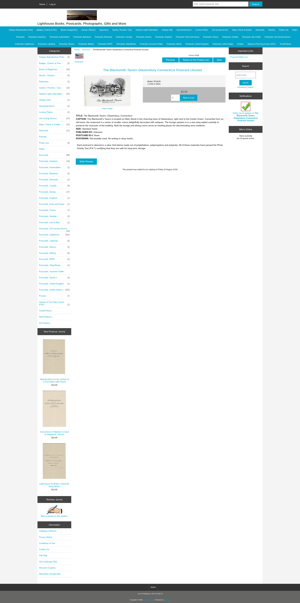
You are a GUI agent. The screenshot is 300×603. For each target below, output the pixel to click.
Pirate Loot (283, 30)
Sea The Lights (148, 600)
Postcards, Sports (174, 44)
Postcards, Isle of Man (251, 37)
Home (42, 4)
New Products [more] (54, 331)
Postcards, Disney (143, 37)
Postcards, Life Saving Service (277, 37)
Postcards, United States (222, 44)
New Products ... (46, 317)
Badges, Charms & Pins (47, 30)
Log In (52, 4)
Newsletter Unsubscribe (49, 574)
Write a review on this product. (54, 516)
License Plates (201, 30)
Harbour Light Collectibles (147, 30)
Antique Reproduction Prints (21, 30)
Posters (240, 44)
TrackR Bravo (285, 44)
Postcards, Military (86, 44)
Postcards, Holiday (230, 37)
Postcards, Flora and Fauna (187, 37)
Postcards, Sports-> (54, 277)
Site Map (43, 555)
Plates (295, 30)
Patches (271, 30)
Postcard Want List (239, 57)
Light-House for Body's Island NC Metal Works (54, 485)
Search (245, 66)
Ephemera (104, 30)
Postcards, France (210, 37)
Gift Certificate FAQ (48, 562)
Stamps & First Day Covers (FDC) (262, 44)
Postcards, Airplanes (37, 37)
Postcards (86, 50)
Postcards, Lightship (46, 44)
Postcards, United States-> (54, 290)
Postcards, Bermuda (103, 37)
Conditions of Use (47, 543)
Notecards (260, 30)
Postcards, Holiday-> (54, 216)
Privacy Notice (45, 537)
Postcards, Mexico (67, 44)
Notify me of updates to (245, 117)
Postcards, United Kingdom (197, 44)
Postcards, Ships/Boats (126, 44)
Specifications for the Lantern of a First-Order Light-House (54, 380)
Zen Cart (167, 600)
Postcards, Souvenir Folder (151, 44)
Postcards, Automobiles (60, 37)
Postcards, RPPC (105, 44)
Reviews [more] (54, 499)
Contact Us (44, 549)
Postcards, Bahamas (82, 37)
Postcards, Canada (124, 37)
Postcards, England (163, 37)
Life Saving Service (220, 30)
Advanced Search (246, 87)
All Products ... (46, 323)
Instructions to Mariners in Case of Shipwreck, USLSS (54, 433)
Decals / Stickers (89, 30)
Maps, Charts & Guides (242, 30)
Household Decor (184, 30)
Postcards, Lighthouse (24, 44)
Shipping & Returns (48, 531)
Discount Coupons (47, 568)
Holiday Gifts (167, 30)
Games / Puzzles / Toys (122, 30)
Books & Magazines (69, 30)
